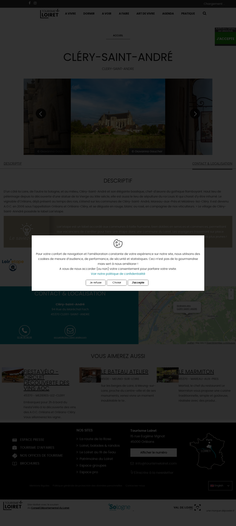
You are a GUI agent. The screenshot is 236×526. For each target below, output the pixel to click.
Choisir (116, 282)
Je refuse (96, 282)
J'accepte (138, 282)
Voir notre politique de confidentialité (118, 273)
